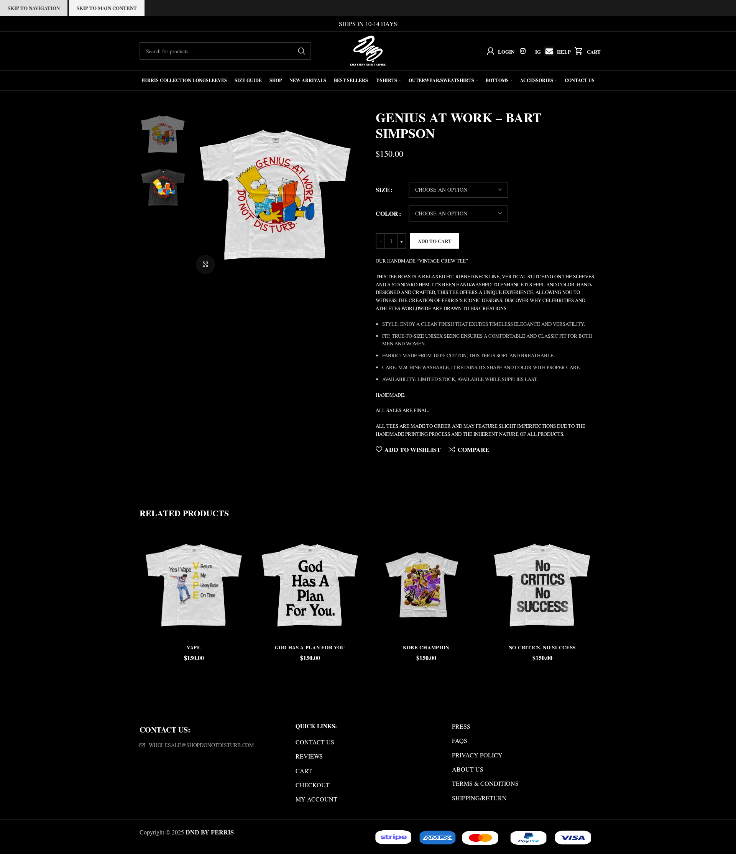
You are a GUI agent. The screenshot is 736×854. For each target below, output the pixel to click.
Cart (594, 51)
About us (467, 769)
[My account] (489, 51)
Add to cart (435, 241)
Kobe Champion (426, 647)
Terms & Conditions (485, 783)
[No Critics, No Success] (542, 585)
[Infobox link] (547, 51)
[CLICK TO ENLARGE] (205, 264)
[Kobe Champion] (426, 585)
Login (506, 51)
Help (564, 51)
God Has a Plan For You (310, 647)
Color (387, 213)
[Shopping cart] (577, 51)
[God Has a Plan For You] (310, 585)
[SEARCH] (301, 51)
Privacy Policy (477, 755)
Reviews (309, 756)
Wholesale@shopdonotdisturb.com (201, 745)
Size (383, 189)
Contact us (315, 742)
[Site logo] (368, 50)
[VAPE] (194, 585)
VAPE (194, 647)
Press (461, 726)
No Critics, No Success (542, 647)
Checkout (313, 785)
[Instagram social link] (523, 51)
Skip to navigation (34, 7)
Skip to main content (107, 7)
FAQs (459, 740)
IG (538, 51)
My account (316, 799)
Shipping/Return (479, 798)
